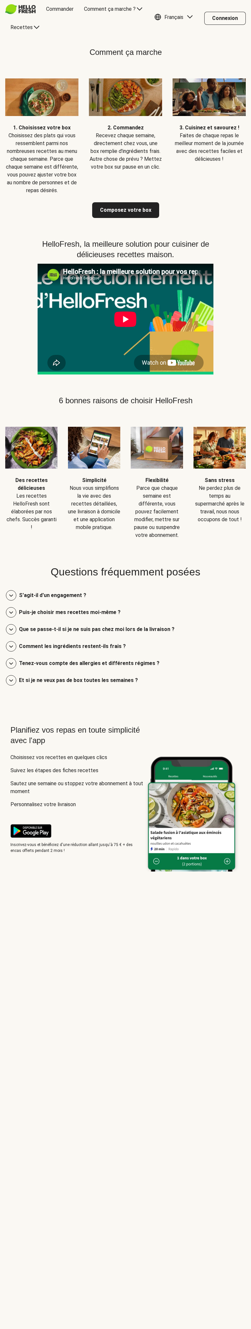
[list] (125, 131)
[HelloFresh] (20, 9)
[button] (175, 18)
